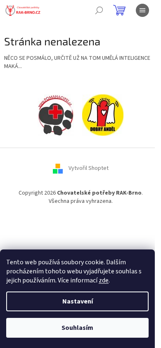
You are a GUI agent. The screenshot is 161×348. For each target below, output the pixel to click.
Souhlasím (77, 327)
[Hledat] (99, 10)
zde (104, 280)
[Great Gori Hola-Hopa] (56, 115)
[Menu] (142, 10)
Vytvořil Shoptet (89, 169)
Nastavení (77, 301)
